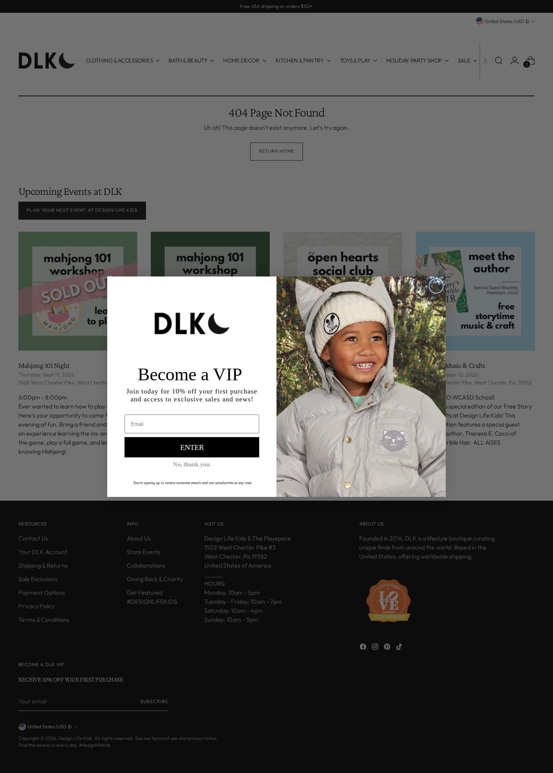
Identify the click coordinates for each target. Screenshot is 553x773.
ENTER (192, 447)
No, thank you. (192, 464)
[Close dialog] (436, 286)
